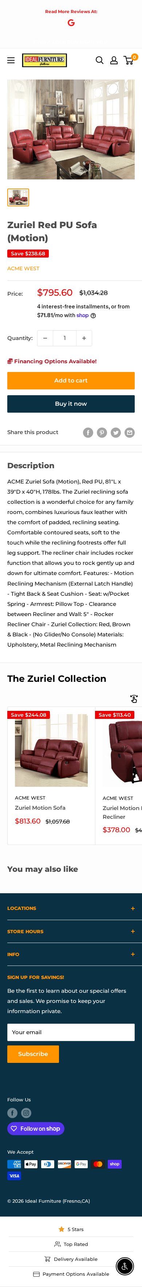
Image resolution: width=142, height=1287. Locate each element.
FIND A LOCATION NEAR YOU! (71, 42)
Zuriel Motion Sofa (40, 807)
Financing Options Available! (54, 361)
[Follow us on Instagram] (26, 1113)
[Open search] (100, 60)
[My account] (114, 60)
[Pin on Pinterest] (102, 432)
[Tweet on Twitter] (116, 432)
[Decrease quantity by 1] (45, 338)
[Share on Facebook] (88, 432)
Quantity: (20, 338)
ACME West (23, 268)
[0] (128, 60)
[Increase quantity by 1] (84, 338)
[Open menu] (11, 60)
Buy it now (71, 403)
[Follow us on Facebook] (12, 1113)
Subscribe (33, 1054)
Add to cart (71, 380)
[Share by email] (130, 432)
